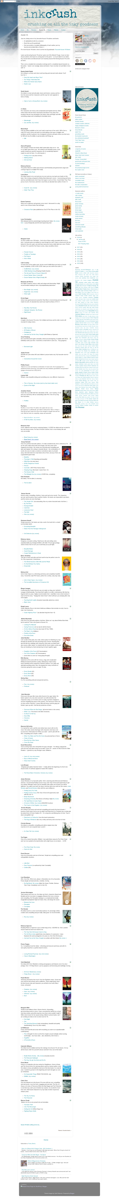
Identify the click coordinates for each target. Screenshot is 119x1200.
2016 (78, 249)
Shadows (26, 989)
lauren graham (88, 345)
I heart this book (79, 321)
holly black (81, 319)
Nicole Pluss (85, 369)
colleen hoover (78, 297)
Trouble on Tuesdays (30, 254)
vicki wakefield (79, 231)
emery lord (95, 305)
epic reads (78, 157)
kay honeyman (83, 337)
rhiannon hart (85, 379)
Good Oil (27, 188)
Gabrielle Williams (80, 314)
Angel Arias (27, 291)
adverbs (81, 273)
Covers (96, 297)
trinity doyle (78, 229)
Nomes (87, 36)
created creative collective (82, 123)
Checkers (27, 718)
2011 (78, 261)
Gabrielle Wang (94, 312)
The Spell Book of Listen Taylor (33, 801)
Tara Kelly (81, 397)
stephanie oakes (83, 392)
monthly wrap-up (83, 365)
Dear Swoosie (28, 865)
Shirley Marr (95, 387)
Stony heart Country (29, 760)
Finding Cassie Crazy (30, 792)
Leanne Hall (83, 347)
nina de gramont (92, 369)
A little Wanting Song (30, 271)
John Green (95, 331)
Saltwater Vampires (29, 310)
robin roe (96, 380)
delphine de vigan (85, 302)
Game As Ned (28, 849)
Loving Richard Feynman (31, 954)
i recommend (87, 321)
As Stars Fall (28, 831)
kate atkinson (78, 336)
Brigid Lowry (92, 290)
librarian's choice (79, 127)
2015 (78, 252)
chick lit (96, 294)
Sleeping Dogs (28, 470)
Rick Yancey (92, 378)
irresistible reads (79, 180)
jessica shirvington (83, 329)
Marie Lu (81, 357)
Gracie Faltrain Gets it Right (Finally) (34, 277)
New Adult (84, 367)
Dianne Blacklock (94, 302)
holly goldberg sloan (88, 319)
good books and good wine (82, 161)
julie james (77, 334)
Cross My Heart (28, 742)
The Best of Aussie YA (80, 398)
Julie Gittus (95, 332)
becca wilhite (86, 284)
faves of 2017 (85, 311)
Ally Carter (86, 274)
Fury (25, 684)
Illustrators (92, 321)
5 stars (82, 271)
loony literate (78, 130)
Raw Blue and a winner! (28, 1169)
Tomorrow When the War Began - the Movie (34, 1154)
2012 (78, 258)
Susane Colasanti (83, 395)
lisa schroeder (91, 350)
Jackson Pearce (90, 322)
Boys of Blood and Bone (31, 758)
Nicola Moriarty (32, 788)
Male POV (92, 354)
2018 (78, 237)
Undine (26, 867)
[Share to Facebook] (30, 1133)
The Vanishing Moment (30, 1023)
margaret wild (89, 355)
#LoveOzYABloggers (86, 269)
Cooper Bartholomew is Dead (32, 553)
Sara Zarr (86, 384)
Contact (63, 30)
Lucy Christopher (91, 352)
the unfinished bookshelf (82, 138)
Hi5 (78, 319)
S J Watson (81, 383)
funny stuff (87, 312)
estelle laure (77, 309)
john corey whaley (89, 331)
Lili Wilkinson (93, 349)
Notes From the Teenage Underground (35, 528)
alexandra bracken (94, 273)
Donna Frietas (83, 304)
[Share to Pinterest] (32, 1133)
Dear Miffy (27, 716)
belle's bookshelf (79, 176)
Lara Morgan (81, 344)
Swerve (26, 373)
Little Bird (26, 863)
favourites (92, 311)
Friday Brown (28, 974)
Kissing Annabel (28, 505)
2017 (78, 247)
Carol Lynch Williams (86, 292)
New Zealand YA (90, 367)
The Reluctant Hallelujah (31, 1058)
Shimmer (26, 993)
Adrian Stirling (92, 271)
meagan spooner (86, 360)
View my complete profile (82, 47)
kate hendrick (84, 336)
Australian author (83, 282)
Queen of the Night (29, 385)
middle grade (87, 364)
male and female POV (84, 354)
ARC (81, 280)
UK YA (84, 402)
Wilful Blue (27, 461)
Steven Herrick (84, 393)
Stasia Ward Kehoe (91, 390)
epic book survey (93, 307)
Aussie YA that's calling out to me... (30, 1124)
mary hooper (91, 359)
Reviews (33, 30)
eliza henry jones (90, 304)
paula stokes (95, 370)
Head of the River (28, 417)
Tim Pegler (80, 400)
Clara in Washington (29, 956)
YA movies (95, 405)
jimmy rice (82, 331)
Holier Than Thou (29, 190)
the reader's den (79, 169)
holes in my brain (80, 178)
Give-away (78, 316)
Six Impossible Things (30, 1074)
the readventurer (79, 182)
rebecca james (86, 377)
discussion (77, 304)
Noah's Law (27, 84)
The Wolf (26, 512)
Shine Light (27, 294)
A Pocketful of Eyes (29, 1040)
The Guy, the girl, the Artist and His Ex (35, 1060)
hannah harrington (86, 317)
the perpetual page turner (82, 167)
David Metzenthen (94, 300)
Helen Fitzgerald (94, 317)
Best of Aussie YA (84, 285)
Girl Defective (28, 533)
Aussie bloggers (87, 280)
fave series (95, 309)
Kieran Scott (93, 337)
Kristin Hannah (84, 342)
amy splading (82, 278)
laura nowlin (95, 344)
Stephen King (78, 393)
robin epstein (90, 380)
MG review (96, 362)
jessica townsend (93, 329)
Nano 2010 (79, 367)
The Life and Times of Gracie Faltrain (34, 273)
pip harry (77, 220)
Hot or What (27, 258)
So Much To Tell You (30, 713)
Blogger (72, 1193)
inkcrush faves (83, 322)
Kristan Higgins (83, 341)
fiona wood (78, 201)
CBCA (88, 294)
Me (28, 30)
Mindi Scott (93, 364)
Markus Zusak (78, 359)
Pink (25, 1034)
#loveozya (77, 269)
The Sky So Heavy (29, 1096)
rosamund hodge (79, 382)
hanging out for (78, 317)
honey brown (95, 319)
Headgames (27, 332)
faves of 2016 (78, 311)
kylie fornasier (91, 342)
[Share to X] (28, 1133)
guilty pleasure (92, 316)
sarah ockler (92, 385)
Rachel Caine (92, 375)
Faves (49, 30)
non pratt (81, 370)
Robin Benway (83, 380)
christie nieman (88, 295)
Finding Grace (28, 155)
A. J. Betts (86, 271)
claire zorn (95, 295)
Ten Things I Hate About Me (32, 79)
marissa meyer (94, 357)
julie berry (84, 332)
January (80, 239)
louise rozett (83, 352)
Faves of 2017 (82, 241)
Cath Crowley (82, 294)
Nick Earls (96, 367)
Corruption (27, 906)
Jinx (25, 1021)
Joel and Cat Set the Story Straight (34, 334)
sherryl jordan (89, 387)
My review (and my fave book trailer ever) (46, 383)
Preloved (26, 686)
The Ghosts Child (29, 472)
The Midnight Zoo (29, 474)
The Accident (27, 482)
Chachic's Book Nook (81, 153)
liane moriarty (79, 212)
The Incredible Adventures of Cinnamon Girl (36, 582)
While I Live (27, 711)
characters (92, 294)
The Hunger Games (91, 398)
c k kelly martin (79, 193)
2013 (78, 256)
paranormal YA (88, 370)
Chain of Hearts (28, 738)
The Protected (28, 1098)
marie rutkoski (87, 357)
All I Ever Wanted (29, 972)
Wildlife (26, 1076)
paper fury (78, 132)
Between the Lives (29, 902)
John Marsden (78, 332)
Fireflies (26, 400)
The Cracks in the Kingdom (32, 805)
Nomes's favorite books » (64, 1130)
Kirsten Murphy (91, 339)
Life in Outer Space (29, 580)
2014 (78, 254)
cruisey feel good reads (80, 299)
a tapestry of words (80, 149)
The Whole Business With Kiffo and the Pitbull (37, 561)
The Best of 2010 (94, 397)
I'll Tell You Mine (28, 419)
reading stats (80, 377)
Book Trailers (83, 289)
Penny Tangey (91, 372)
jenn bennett (77, 326)
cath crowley (78, 195)
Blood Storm (27, 439)
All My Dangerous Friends (31, 463)
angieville (77, 151)
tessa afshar (87, 397)
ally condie (92, 274)
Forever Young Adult (80, 159)
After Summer (28, 328)
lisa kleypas (84, 350)
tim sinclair (86, 400)
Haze (25, 991)
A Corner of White (29, 803)
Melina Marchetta (80, 362)
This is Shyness (28, 383)
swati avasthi (91, 395)
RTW (86, 382)
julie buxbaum (90, 332)
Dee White (77, 302)
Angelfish (26, 1038)
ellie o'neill (78, 199)
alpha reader (78, 119)
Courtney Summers (88, 297)
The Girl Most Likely (29, 934)
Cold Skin (27, 508)
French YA (81, 312)
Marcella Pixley (82, 355)
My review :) (63, 938)
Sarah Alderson (92, 383)
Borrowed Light (28, 346)
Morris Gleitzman (92, 365)
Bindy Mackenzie (29, 796)
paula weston (78, 218)
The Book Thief (28, 1104)
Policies (56, 30)
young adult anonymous (81, 186)
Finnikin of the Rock (29, 633)
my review (34, 188)
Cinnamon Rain (28, 209)
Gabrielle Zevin (88, 314)
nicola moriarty (79, 216)
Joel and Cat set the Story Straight (33, 938)
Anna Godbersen (91, 278)
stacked (77, 165)
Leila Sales (89, 347)
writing (90, 405)
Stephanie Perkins (93, 392)
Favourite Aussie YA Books (62, 49)
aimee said (86, 273)
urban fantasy (90, 402)
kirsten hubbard (83, 339)
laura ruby (77, 345)
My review (56, 798)
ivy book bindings (80, 163)
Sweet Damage (28, 551)
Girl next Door (28, 160)
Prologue (77, 375)
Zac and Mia (27, 122)
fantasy (91, 309)
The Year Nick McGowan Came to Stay (35, 932)
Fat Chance (27, 256)
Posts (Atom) (31, 1143)
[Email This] (25, 1133)
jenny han (82, 327)
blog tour (93, 287)
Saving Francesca (29, 627)
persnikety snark (79, 134)
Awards (81, 284)
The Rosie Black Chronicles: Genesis (34, 773)
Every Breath (28, 671)
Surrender (27, 467)
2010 (78, 263)
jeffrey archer (95, 324)
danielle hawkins (86, 300)
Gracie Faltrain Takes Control (32, 275)
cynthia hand (95, 299)
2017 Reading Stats (83, 243)
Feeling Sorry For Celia (30, 790)
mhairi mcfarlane (79, 364)
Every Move (27, 675)
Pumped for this (84, 375)
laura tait (82, 345)
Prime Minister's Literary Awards (91, 373)
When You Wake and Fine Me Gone (34, 736)
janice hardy (78, 205)
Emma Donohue (78, 307)
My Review (33, 308)
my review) (35, 439)
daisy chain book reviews (82, 155)
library (88, 349)
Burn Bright (27, 289)
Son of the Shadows (29, 653)
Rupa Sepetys (91, 382)
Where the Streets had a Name (33, 81)
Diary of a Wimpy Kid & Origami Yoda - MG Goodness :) (37, 1148)
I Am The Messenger (30, 1107)
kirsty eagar (78, 210)
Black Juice (27, 602)
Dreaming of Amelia (29, 798)
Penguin (85, 372)
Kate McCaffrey (91, 336)
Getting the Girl (28, 1109)
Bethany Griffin (87, 287)
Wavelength (27, 120)
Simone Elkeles (89, 388)
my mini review (43, 954)
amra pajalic (93, 276)
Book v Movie (90, 289)
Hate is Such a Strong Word (32, 101)
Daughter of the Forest (30, 651)
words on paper (79, 142)
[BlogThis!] (27, 1133)
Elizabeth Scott (83, 305)
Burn (25, 995)
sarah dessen (81, 385)
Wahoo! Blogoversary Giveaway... (37, 1161)
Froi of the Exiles (29, 635)
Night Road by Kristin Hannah (30, 1176)
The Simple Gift (28, 501)
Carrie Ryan (93, 292)
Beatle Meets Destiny (30, 1056)
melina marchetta (80, 214)
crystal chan (89, 299)
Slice (25, 514)
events (88, 309)
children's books (79, 295)
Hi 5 (76, 319)
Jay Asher (89, 324)
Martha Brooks (85, 359)
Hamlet (26, 720)
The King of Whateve (30, 819)
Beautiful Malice (28, 549)
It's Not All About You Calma (32, 564)
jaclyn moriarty (79, 203)
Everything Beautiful (29, 526)
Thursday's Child (29, 459)
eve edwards (83, 309)
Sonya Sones (83, 390)
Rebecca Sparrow (94, 377)
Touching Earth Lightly (30, 600)
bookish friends (79, 121)
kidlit (88, 337)
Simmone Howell (79, 388)
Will (25, 138)
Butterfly (26, 457)
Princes (26, 465)
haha (97, 316)
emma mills (86, 307)
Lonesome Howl (28, 510)
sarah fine (86, 385)
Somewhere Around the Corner (33, 359)
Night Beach (27, 312)
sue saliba (90, 393)
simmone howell (79, 224)
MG (92, 362)
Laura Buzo (88, 344)
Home (22, 30)
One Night (27, 1019)
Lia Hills (94, 347)
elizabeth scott (79, 197)
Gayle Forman (95, 314)
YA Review (79, 407)
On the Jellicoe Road (30, 629)
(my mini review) (34, 756)
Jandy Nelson (83, 324)
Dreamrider (27, 566)
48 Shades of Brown (30, 330)
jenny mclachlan (90, 327)
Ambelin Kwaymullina (84, 276)
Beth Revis (81, 287)
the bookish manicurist (81, 136)
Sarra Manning (81, 387)
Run (25, 917)
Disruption (27, 904)
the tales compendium (81, 184)
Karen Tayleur (89, 334)
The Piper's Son (28, 631)
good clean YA (85, 316)
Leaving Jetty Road (29, 172)
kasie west (78, 208)
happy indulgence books (82, 125)
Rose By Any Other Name (31, 740)
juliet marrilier (82, 334)
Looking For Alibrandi (30, 624)
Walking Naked (28, 157)
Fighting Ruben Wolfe (30, 1111)
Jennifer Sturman (91, 326)
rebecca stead (78, 378)
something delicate (80, 226)
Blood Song (27, 437)
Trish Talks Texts (79, 140)
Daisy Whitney (78, 300)
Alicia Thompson (79, 274)
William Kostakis (84, 405)
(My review (40, 1056)
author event (91, 282)
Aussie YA (42, 30)
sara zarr (77, 222)
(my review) (44, 101)
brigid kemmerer (85, 290)
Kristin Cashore (91, 341)
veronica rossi (84, 403)
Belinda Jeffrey (92, 284)
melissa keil (88, 362)
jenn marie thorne (84, 326)
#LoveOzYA (78, 117)
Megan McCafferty (94, 360)
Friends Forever (28, 252)
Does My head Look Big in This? (33, 77)
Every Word (27, 673)
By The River (28, 503)
